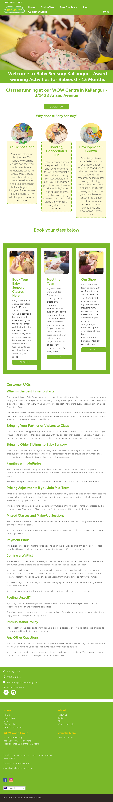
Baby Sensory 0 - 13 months (17, 741)
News (6, 721)
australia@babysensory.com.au (18, 768)
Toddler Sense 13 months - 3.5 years (21, 744)
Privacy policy (10, 724)
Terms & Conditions (12, 727)
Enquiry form (13, 671)
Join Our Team (68, 7)
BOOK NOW (57, 107)
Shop (85, 7)
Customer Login (12, 2)
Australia (12, 788)
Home (31, 7)
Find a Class (47, 7)
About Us (62, 715)
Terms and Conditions (13, 687)
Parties (61, 718)
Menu (106, 12)
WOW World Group (12, 738)
